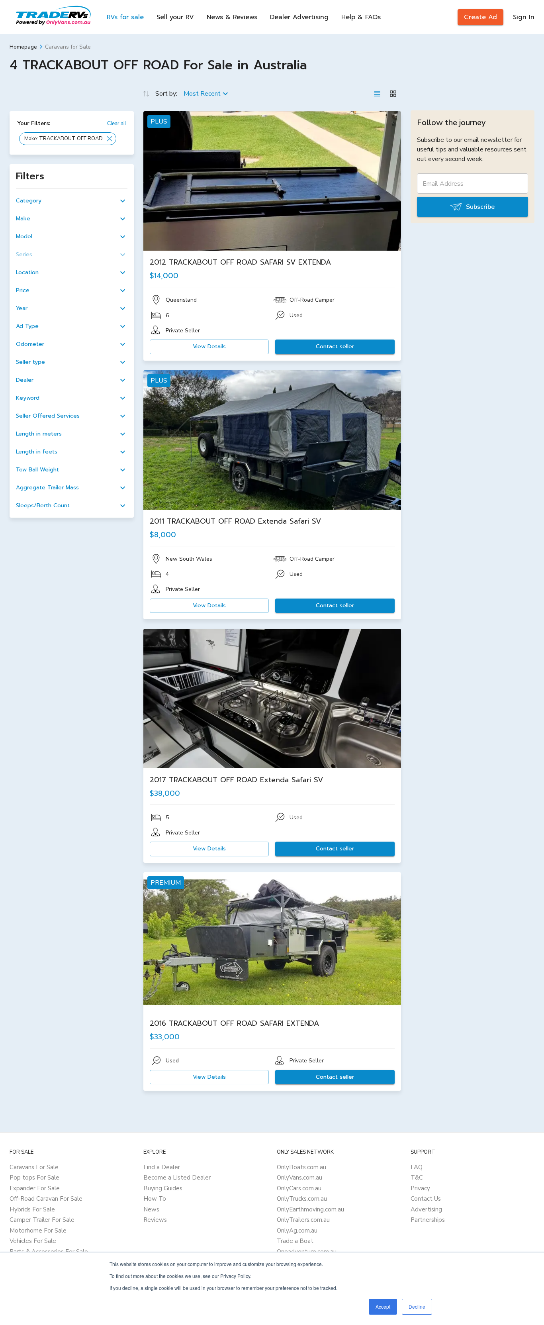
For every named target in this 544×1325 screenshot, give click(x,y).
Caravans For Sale (34, 1167)
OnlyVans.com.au (299, 1178)
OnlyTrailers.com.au (303, 1220)
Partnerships (428, 1220)
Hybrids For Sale (32, 1209)
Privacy (420, 1188)
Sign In (523, 17)
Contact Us (426, 1199)
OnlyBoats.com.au (301, 1167)
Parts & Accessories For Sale (49, 1252)
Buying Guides (162, 1188)
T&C (417, 1178)
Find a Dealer (161, 1167)
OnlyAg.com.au (297, 1231)
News (151, 1209)
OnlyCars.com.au (299, 1188)
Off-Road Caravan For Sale (46, 1199)
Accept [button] (383, 1306)
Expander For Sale (35, 1188)
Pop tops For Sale (34, 1178)
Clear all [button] (116, 123)
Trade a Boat (295, 1241)
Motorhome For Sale (38, 1231)
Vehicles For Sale (33, 1241)
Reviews (155, 1220)
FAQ (417, 1167)
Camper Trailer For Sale (42, 1220)
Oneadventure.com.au (307, 1252)
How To (154, 1199)
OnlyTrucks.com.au (302, 1199)
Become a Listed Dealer (177, 1178)
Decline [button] (417, 1306)
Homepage (23, 47)
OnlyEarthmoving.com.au (310, 1209)
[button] (67, 138)
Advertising (426, 1209)
